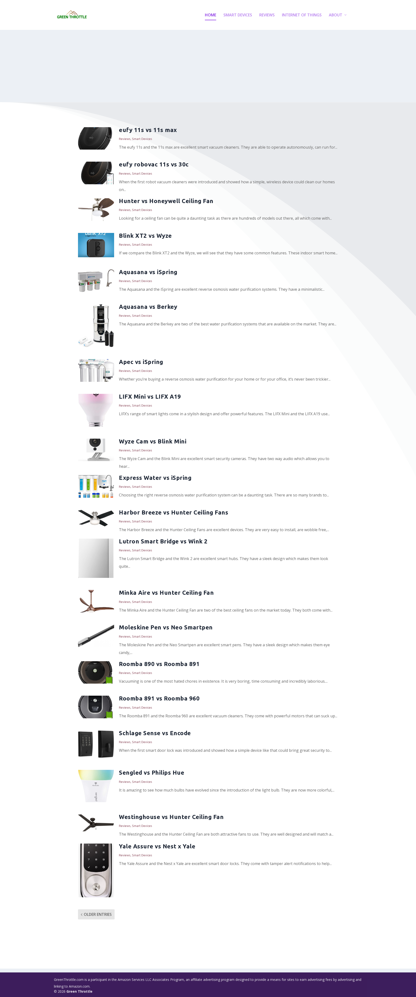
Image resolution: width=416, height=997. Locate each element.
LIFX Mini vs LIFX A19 (150, 396)
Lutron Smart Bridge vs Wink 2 (163, 541)
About (335, 15)
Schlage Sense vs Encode (155, 733)
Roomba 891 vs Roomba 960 (159, 698)
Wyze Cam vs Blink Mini (152, 441)
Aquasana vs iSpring (148, 272)
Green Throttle (79, 991)
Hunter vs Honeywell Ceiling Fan (166, 201)
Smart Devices (237, 15)
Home (210, 15)
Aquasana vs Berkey (148, 307)
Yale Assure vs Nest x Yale (157, 846)
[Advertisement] (208, 66)
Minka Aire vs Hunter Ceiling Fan (166, 592)
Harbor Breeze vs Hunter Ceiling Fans (173, 512)
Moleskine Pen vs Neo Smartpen (166, 627)
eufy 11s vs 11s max (148, 130)
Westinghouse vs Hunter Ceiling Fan (171, 817)
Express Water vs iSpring (155, 478)
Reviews (267, 15)
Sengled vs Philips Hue (151, 772)
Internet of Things (302, 15)
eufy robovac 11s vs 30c (154, 164)
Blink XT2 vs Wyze (145, 235)
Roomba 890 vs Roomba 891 (159, 664)
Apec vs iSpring (141, 362)
